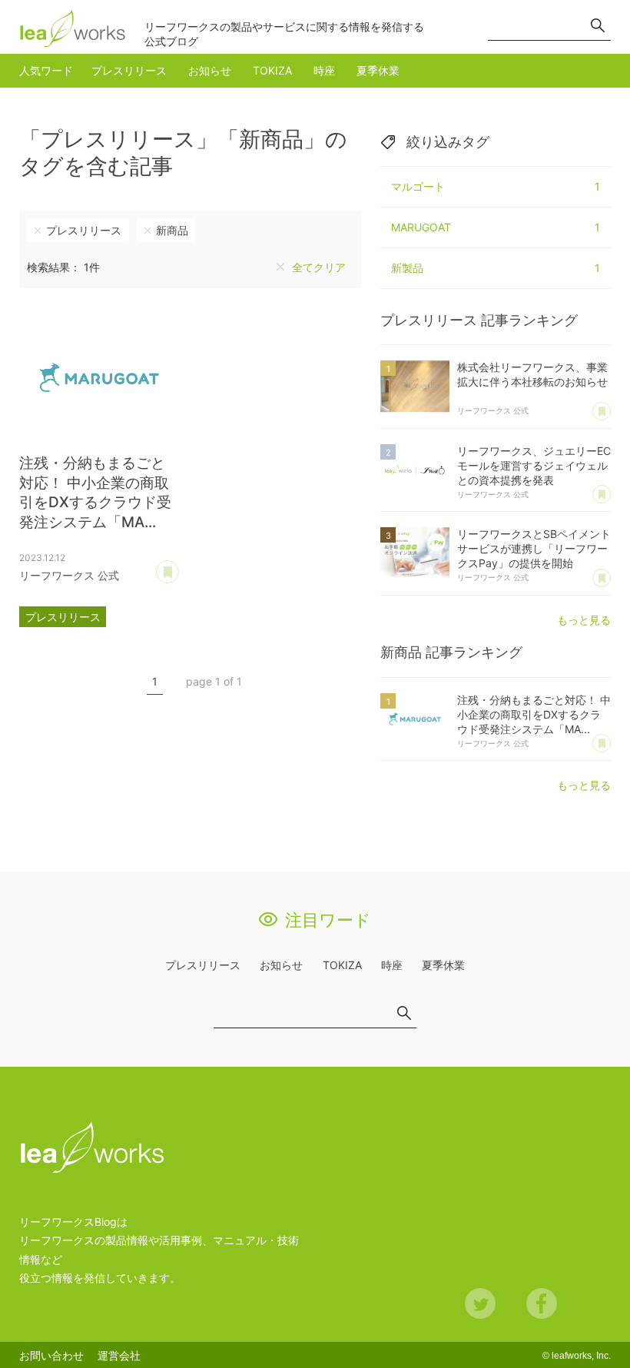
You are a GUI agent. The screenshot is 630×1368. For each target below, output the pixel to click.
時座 (324, 70)
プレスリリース (129, 70)
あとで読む (178, 566)
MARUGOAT (495, 227)
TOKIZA (272, 70)
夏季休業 (378, 70)
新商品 (172, 230)
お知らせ (209, 70)
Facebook (541, 1303)
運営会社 (119, 1355)
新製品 (495, 267)
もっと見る (584, 619)
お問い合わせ (51, 1355)
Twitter (480, 1303)
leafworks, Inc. (581, 1355)
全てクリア (319, 267)
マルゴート (495, 186)
